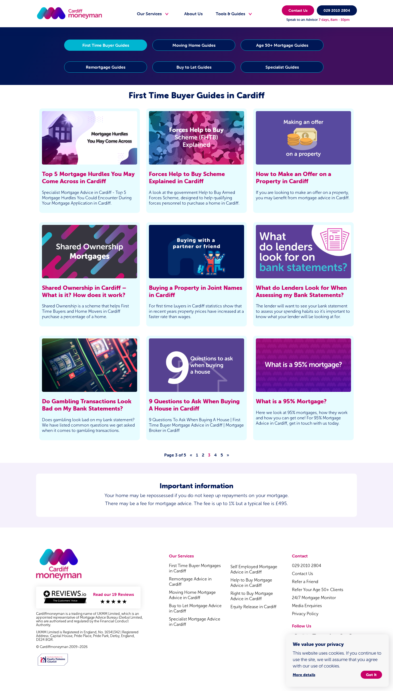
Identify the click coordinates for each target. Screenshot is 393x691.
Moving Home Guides (193, 45)
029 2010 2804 (336, 10)
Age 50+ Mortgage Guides (282, 45)
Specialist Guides (282, 67)
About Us (193, 13)
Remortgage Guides (105, 67)
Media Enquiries (307, 605)
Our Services (149, 13)
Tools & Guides (230, 13)
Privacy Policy (305, 613)
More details (304, 674)
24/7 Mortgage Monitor (314, 597)
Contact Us (297, 10)
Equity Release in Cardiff (254, 606)
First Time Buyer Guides (105, 45)
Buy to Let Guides (193, 67)
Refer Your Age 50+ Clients (317, 589)
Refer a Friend (305, 581)
